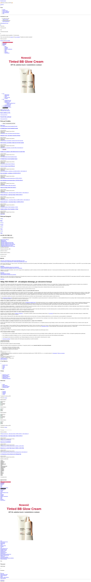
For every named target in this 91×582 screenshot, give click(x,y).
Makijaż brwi (2, 543)
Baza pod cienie (3, 545)
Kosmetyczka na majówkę (11, 274)
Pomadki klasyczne (3, 549)
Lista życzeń (2, 489)
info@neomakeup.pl (6, 21)
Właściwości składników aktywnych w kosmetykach (13, 268)
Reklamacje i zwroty (6, 374)
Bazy (1, 493)
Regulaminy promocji (6, 376)
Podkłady (2, 470)
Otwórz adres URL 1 (3, 114)
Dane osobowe (5, 385)
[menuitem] (47, 42)
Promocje (2, 40)
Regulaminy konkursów (7, 378)
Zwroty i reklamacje (6, 11)
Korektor (2, 468)
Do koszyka (2, 132)
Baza (1, 475)
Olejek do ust (3, 467)
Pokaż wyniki (3, 564)
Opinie (4, 384)
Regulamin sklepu (6, 387)
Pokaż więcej (2, 125)
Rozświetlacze (2, 500)
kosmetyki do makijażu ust (7, 297)
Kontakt (4, 9)
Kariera (4, 366)
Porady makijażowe (3, 274)
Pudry (1, 497)
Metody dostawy (5, 377)
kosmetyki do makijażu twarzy (31, 302)
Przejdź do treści (3, 0)
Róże (1, 498)
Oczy (1, 485)
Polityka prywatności (6, 386)
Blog (3, 368)
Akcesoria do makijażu (4, 487)
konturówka (2, 461)
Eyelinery (2, 546)
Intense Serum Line (4, 466)
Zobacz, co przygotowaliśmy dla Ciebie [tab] (9, 123)
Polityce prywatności (61, 353)
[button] (45, 25)
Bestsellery (2, 483)
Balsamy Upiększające (4, 496)
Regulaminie (55, 353)
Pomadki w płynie (3, 550)
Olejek (2, 460)
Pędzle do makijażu (3, 558)
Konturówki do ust (3, 552)
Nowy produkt (7, 40)
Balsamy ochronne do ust (4, 555)
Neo (1, 471)
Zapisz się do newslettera (5, 354)
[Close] (0, 563)
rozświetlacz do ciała (44, 326)
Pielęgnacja (2, 268)
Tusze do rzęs (2, 542)
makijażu (8, 338)
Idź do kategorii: (4, 492)
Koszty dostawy (5, 10)
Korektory (2, 494)
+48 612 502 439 (5, 19)
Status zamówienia (6, 12)
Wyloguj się (2, 580)
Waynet (5, 397)
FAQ (3, 13)
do (6, 338)
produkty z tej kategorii (19, 313)
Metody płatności (5, 375)
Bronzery (2, 499)
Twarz (1, 484)
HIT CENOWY (3, 488)
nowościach (51, 313)
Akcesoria (4, 338)
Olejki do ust (2, 556)
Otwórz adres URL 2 (3, 118)
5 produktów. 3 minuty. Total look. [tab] (8, 237)
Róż (1, 465)
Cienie (1, 544)
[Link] (4, 109)
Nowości (2, 261)
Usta (1, 486)
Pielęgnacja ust (2, 551)
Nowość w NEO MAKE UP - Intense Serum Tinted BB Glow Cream (15, 261)
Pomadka (2, 469)
